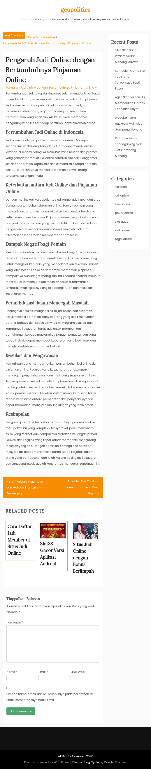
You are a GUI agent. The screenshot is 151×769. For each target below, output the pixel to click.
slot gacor (122, 221)
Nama (11, 672)
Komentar (14, 622)
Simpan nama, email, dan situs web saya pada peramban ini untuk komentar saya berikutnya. (49, 697)
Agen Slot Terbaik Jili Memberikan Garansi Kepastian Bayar (130, 103)
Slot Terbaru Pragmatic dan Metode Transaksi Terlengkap (24, 487)
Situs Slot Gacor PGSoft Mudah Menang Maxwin (126, 56)
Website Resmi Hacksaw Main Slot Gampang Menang (128, 124)
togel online (123, 239)
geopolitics (76, 9)
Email (43, 672)
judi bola (121, 187)
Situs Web (78, 672)
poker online (124, 213)
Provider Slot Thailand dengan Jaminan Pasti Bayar (83, 487)
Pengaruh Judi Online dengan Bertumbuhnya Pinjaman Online (50, 87)
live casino (122, 204)
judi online (122, 195)
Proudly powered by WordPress (47, 762)
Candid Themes (115, 762)
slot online (122, 230)
